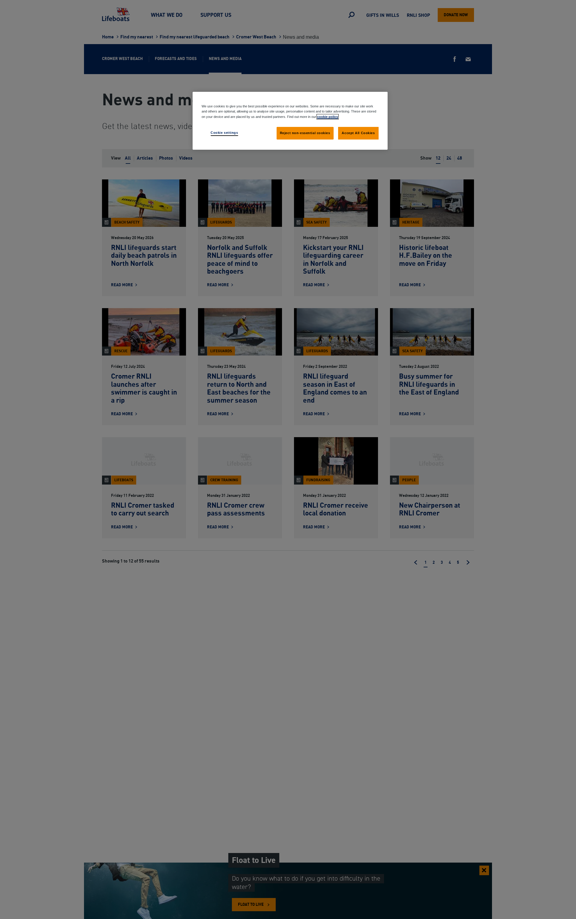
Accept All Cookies (358, 132)
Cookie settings (224, 132)
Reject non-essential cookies (305, 132)
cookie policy (327, 116)
